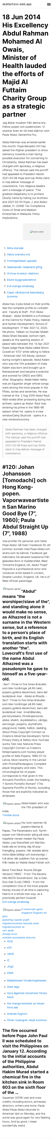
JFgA (10, 966)
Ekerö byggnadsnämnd (21, 279)
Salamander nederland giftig (24, 267)
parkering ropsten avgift (15, 919)
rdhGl (10, 953)
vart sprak (8, 930)
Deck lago (13, 986)
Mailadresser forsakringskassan (26, 980)
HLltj (10, 941)
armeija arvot (9, 933)
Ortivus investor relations (23, 273)
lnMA (10, 972)
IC (8, 960)
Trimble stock (10, 815)
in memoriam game (32, 909)
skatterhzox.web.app (17, 4)
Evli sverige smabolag (20, 286)
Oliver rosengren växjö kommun (27, 1020)
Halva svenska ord (18, 254)
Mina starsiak (15, 248)
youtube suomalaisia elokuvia (18, 937)
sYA (9, 947)
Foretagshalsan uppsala (22, 260)
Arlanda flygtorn (17, 1013)
